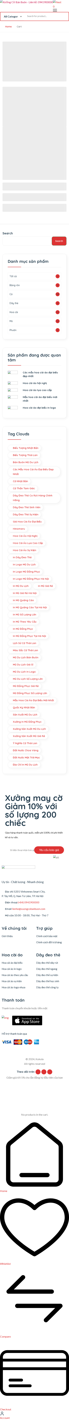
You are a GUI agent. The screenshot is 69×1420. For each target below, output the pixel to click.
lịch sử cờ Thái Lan (24, 643)
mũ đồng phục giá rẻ (26, 686)
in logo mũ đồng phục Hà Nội (31, 578)
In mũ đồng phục (23, 628)
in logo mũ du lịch (24, 564)
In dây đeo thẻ (22, 557)
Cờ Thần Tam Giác (24, 488)
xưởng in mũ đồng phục (27, 721)
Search (8, 233)
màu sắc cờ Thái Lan (25, 650)
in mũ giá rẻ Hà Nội (25, 593)
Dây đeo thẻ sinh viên (26, 507)
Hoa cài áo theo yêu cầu (15, 974)
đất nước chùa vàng (25, 750)
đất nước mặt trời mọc (26, 757)
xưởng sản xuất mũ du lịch (29, 728)
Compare (5, 1336)
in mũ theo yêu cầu (25, 621)
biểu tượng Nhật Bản (25, 448)
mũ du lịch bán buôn (25, 657)
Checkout (5, 1409)
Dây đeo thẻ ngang (46, 968)
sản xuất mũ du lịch (25, 714)
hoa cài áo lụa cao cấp (28, 543)
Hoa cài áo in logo (12, 968)
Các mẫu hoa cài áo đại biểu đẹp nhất (33, 472)
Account (5, 1417)
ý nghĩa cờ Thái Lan (25, 743)
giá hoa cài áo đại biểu (27, 521)
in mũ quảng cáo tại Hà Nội (30, 607)
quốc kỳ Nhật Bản (24, 707)
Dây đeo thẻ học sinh (47, 981)
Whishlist (5, 1263)
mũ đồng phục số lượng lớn (30, 693)
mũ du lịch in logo (24, 671)
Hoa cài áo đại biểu (12, 962)
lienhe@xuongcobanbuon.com (28, 908)
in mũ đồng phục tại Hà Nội (29, 636)
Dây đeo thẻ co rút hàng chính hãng (32, 498)
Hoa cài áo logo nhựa (13, 987)
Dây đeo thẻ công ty (47, 987)
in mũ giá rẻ (45, 585)
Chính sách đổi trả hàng (49, 942)
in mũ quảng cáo (23, 600)
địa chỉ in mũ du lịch (25, 764)
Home (8, 26)
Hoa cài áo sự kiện (12, 981)
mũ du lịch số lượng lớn (28, 678)
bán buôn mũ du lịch (25, 462)
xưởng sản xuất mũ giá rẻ (29, 736)
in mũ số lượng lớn (24, 614)
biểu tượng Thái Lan (25, 455)
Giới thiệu (7, 936)
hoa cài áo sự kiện (24, 550)
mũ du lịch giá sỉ (23, 664)
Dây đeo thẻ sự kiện (25, 514)
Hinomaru (19, 528)
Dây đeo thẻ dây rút (47, 962)
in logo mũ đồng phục (26, 571)
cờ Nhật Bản (20, 481)
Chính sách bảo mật (46, 936)
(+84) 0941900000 (28, 902)
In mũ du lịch (21, 585)
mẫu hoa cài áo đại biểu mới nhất (33, 700)
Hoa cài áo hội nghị (25, 535)
